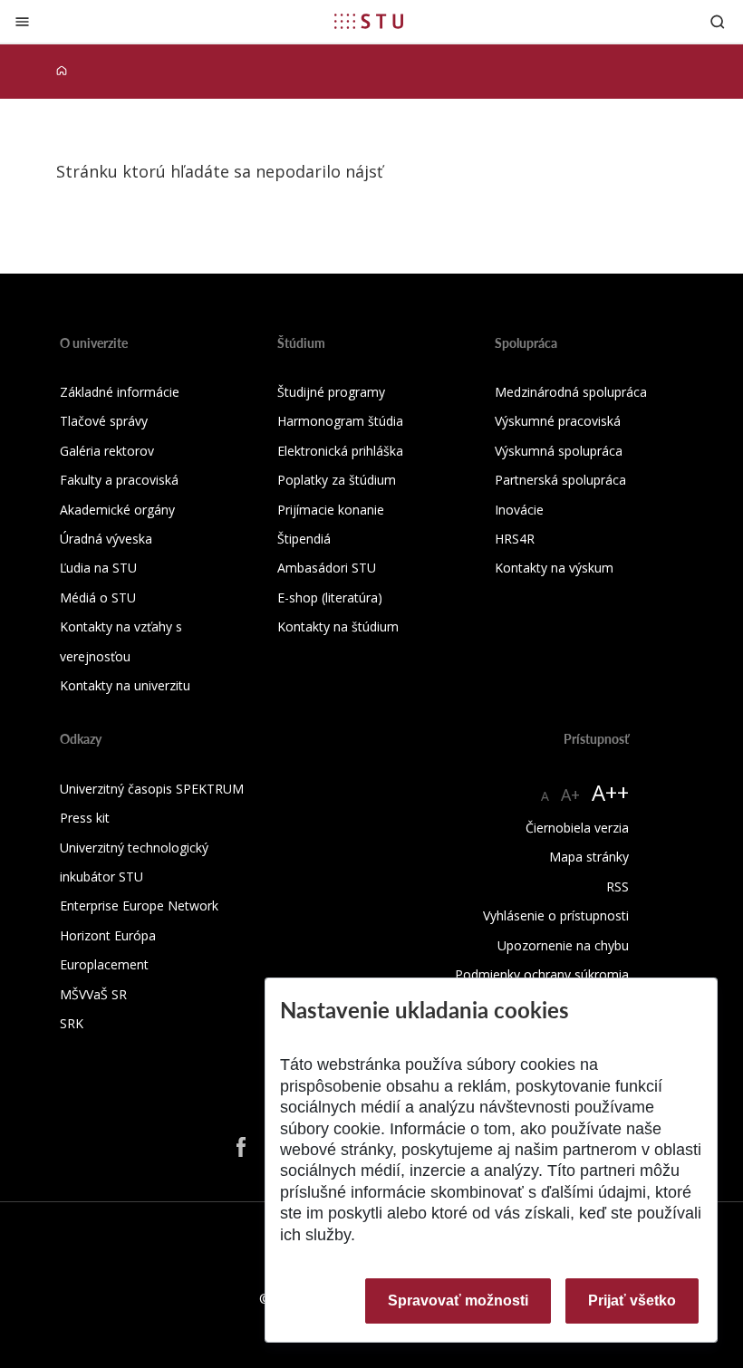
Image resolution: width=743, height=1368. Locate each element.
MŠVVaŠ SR (93, 994)
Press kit (85, 817)
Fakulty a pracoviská (119, 479)
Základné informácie (119, 391)
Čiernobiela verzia (577, 827)
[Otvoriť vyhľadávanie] (717, 21)
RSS (617, 886)
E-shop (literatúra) (329, 597)
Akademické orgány (117, 509)
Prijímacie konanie (330, 509)
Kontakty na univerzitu (125, 685)
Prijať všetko (632, 1300)
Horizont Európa (108, 935)
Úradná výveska (106, 538)
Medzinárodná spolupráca (571, 391)
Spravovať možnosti (458, 1300)
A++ (610, 792)
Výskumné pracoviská (558, 420)
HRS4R (515, 538)
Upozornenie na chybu (563, 945)
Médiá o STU (98, 597)
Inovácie (519, 509)
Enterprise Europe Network (139, 905)
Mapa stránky (589, 856)
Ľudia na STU (98, 567)
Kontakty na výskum (554, 567)
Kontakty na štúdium (338, 626)
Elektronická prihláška (340, 450)
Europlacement (104, 964)
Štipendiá (304, 538)
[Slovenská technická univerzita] (368, 21)
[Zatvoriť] (22, 21)
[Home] (61, 71)
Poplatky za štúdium (336, 479)
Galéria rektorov (107, 450)
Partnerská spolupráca (560, 479)
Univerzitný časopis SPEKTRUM (152, 788)
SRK (71, 1023)
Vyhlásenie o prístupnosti (556, 915)
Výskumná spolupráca (558, 450)
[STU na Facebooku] (241, 1147)
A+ (570, 794)
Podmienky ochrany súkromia (542, 974)
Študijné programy (331, 391)
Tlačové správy (104, 420)
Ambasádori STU (326, 567)
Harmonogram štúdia (340, 420)
